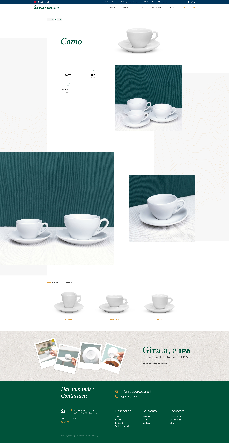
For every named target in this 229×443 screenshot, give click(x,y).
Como (59, 19)
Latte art (119, 423)
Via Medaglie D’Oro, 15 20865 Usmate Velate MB (85, 411)
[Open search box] (184, 8)
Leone (118, 420)
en (194, 7)
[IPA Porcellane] (46, 7)
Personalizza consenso (79, 436)
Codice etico (175, 420)
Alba (117, 416)
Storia (145, 420)
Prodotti (50, 19)
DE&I (172, 423)
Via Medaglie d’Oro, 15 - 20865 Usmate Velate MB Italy (86, 435)
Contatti (146, 423)
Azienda (146, 416)
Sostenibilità (175, 416)
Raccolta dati (87, 436)
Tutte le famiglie (122, 426)
